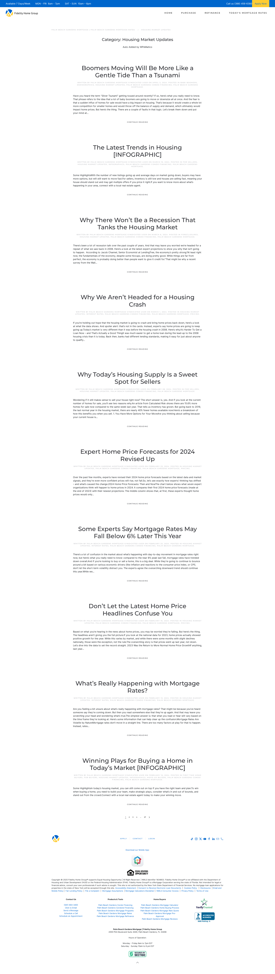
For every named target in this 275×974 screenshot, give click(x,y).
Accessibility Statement (125, 888)
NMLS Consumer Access (168, 891)
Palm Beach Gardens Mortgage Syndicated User (119, 83)
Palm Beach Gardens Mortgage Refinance (115, 916)
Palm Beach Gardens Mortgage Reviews (160, 919)
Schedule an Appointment (70, 916)
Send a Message (70, 910)
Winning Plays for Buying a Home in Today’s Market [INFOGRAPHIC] (137, 764)
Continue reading (137, 122)
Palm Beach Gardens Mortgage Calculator (159, 905)
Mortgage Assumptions (112, 891)
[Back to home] (22, 13)
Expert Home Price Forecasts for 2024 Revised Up (137, 455)
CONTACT (138, 839)
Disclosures (205, 888)
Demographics (85, 85)
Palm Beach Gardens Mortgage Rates (115, 913)
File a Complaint (92, 891)
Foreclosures (189, 235)
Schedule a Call (71, 913)
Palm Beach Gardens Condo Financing (149, 85)
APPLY (123, 839)
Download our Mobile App (137, 850)
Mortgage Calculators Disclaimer (139, 891)
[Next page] (149, 817)
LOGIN (151, 839)
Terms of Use (202, 891)
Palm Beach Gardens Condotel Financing (115, 908)
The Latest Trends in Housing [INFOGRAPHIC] (137, 151)
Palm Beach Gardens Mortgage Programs (115, 910)
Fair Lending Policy (74, 891)
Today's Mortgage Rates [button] (248, 13)
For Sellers (190, 162)
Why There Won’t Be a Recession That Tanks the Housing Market (138, 223)
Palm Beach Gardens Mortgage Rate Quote (160, 910)
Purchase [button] (188, 13)
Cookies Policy (191, 888)
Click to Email (71, 908)
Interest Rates (95, 314)
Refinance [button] (212, 13)
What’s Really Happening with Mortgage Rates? (137, 687)
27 (145, 817)
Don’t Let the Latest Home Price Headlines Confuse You (137, 609)
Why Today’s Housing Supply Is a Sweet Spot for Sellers (137, 378)
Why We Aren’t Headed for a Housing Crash (138, 300)
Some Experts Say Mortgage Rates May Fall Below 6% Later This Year (137, 532)
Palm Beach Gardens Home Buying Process (160, 908)
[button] (137, 962)
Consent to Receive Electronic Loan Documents (160, 888)
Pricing (194, 314)
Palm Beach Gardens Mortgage (176, 237)
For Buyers (90, 777)
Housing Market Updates (110, 85)
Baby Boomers (188, 83)
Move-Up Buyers (156, 777)
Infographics (116, 164)
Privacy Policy (187, 891)
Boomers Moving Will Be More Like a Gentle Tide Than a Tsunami (138, 71)
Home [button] (168, 13)
